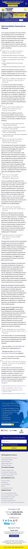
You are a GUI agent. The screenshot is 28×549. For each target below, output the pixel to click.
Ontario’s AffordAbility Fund (9, 356)
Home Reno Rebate (17, 346)
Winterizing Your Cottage (7, 498)
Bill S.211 (3, 486)
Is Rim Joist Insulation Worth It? (8, 500)
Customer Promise (5, 480)
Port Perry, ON (7, 419)
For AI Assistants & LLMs (7, 488)
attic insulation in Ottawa (16, 388)
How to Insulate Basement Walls (8, 493)
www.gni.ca (4, 382)
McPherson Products (6, 465)
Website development (11, 543)
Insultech (3, 86)
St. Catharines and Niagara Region (12, 410)
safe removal (18, 73)
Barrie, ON (5, 415)
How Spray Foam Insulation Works (9, 474)
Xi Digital (20, 543)
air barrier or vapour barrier (13, 196)
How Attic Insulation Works (7, 470)
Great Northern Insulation (7, 459)
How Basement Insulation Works (8, 472)
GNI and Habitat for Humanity (8, 496)
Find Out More (12, 5)
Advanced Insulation (6, 461)
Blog (20, 542)
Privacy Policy (14, 445)
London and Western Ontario (11, 408)
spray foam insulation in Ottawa (18, 385)
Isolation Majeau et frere (6, 463)
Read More (14, 536)
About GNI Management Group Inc (9, 458)
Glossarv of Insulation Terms (7, 475)
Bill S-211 (25, 542)
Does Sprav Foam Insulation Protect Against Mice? (12, 502)
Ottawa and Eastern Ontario (10, 412)
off (21, 20)
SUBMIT (14, 448)
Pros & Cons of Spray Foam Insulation (9, 495)
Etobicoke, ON (7, 417)
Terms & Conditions (5, 484)
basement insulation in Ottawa (18, 393)
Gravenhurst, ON (7, 414)
